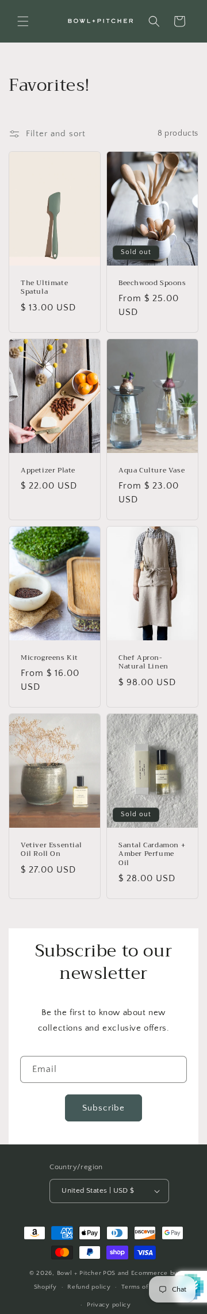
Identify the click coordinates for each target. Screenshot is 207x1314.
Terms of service (147, 1287)
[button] (23, 21)
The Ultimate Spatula (44, 287)
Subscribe (103, 1108)
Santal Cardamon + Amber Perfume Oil (151, 854)
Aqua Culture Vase (151, 470)
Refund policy (88, 1287)
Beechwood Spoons (152, 282)
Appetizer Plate (48, 470)
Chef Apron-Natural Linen (143, 662)
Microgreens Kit (49, 657)
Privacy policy (109, 1304)
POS (109, 1273)
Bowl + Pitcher (79, 1273)
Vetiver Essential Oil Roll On (51, 850)
